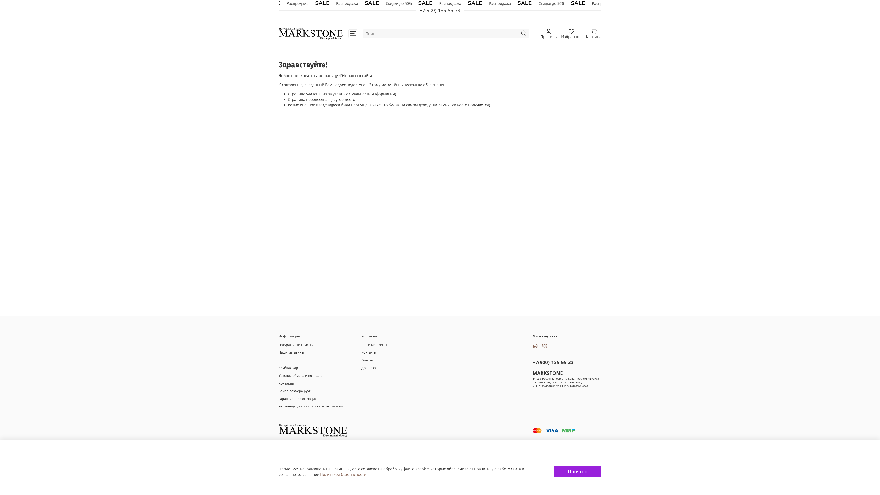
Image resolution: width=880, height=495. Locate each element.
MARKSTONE (548, 373)
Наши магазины (291, 352)
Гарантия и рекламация (298, 398)
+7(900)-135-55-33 (553, 362)
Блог (282, 360)
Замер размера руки (295, 391)
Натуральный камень (296, 345)
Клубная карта (290, 368)
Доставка (368, 368)
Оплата (367, 360)
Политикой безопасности (343, 474)
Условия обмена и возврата (301, 375)
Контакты (286, 383)
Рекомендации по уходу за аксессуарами (311, 406)
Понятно (577, 471)
